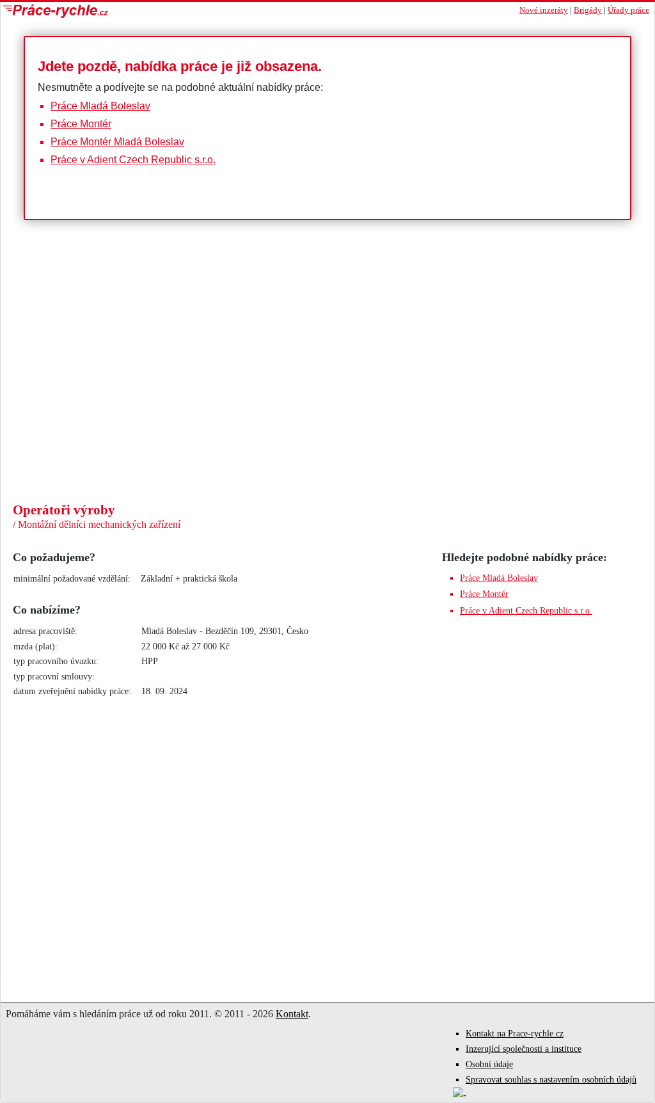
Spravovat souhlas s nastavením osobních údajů (551, 1079)
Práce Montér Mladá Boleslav (117, 141)
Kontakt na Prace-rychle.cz (515, 1033)
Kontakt (292, 1013)
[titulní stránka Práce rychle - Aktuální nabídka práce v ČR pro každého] (164, 11)
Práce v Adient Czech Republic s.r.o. (133, 159)
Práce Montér (81, 123)
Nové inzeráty (543, 10)
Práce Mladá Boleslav (100, 105)
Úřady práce (628, 10)
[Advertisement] (327, 405)
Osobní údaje (489, 1064)
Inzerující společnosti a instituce (523, 1049)
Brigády (588, 10)
